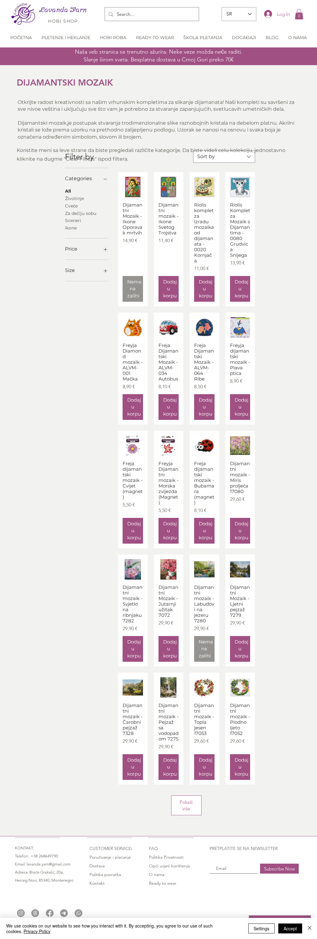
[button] (299, 14)
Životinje (74, 198)
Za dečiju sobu (80, 213)
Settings (261, 928)
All (68, 191)
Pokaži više (186, 805)
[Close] (309, 928)
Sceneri (73, 220)
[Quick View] (133, 187)
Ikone (71, 228)
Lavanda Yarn (63, 9)
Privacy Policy (37, 931)
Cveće (71, 206)
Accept (290, 928)
